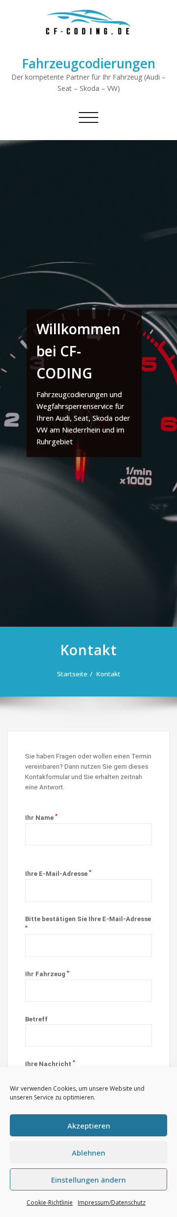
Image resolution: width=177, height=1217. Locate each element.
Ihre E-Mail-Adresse (58, 873)
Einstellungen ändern (88, 1180)
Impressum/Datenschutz (112, 1202)
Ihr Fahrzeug (47, 974)
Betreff (36, 1019)
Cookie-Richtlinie (50, 1202)
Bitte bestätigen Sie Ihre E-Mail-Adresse (88, 922)
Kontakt (108, 673)
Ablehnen (88, 1153)
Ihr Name (41, 817)
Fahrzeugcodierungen (88, 63)
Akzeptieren (88, 1125)
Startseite (72, 673)
